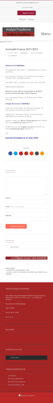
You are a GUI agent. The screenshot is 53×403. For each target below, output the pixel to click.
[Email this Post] (42, 153)
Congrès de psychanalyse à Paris (17, 270)
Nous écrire (10, 317)
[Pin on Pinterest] (21, 153)
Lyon (35, 272)
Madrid (40, 272)
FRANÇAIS (22, 19)
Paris (20, 272)
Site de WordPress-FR (16, 385)
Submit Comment (18, 226)
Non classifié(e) (37, 53)
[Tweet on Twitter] (16, 153)
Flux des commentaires (16, 382)
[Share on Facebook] (10, 153)
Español (31, 19)
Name (8, 198)
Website (8, 216)
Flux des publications (16, 379)
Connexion (12, 376)
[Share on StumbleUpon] (32, 153)
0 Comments (12, 56)
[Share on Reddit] (37, 153)
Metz (24, 272)
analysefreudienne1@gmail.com (27, 3)
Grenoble (24, 53)
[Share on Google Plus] (26, 153)
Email (15, 207)
